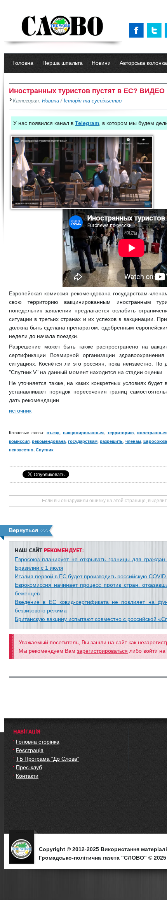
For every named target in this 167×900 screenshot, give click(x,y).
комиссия (19, 441)
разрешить (111, 441)
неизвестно (21, 449)
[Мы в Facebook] (138, 30)
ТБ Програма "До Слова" (47, 759)
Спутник (45, 449)
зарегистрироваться (102, 651)
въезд (53, 432)
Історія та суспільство (93, 101)
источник (20, 411)
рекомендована (49, 441)
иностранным (152, 432)
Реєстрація (29, 750)
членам (133, 441)
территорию (121, 432)
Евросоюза (155, 441)
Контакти (27, 776)
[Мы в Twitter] (156, 30)
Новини (101, 63)
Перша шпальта (62, 63)
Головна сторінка (37, 742)
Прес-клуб (29, 767)
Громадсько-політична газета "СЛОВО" (63, 26)
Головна (22, 63)
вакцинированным (83, 432)
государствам (82, 441)
